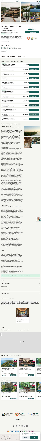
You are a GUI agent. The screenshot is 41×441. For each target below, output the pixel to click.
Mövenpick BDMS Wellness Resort (25, 393)
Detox (13, 238)
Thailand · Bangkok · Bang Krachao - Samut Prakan (10, 32)
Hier (11, 275)
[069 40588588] (37, 1)
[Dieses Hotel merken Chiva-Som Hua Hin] (20, 359)
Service (11, 439)
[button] (23, 341)
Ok (34, 437)
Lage (24, 56)
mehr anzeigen (3, 51)
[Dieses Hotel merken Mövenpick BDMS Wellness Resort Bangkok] (37, 359)
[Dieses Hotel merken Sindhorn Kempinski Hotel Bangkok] (2, 383)
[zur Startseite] (20, 1)
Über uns (14, 439)
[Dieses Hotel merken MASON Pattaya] (37, 383)
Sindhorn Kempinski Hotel (7, 393)
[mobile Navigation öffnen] (2, 1)
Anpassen (25, 437)
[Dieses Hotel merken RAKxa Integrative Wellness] (39, 3)
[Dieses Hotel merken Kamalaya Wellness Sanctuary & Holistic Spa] (2, 359)
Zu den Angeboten (32, 32)
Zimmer (19, 56)
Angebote (3, 56)
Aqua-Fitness (3, 261)
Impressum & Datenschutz (5, 439)
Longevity (11, 141)
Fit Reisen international (19, 439)
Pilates (19, 260)
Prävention (20, 138)
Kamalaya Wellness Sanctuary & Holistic (8, 369)
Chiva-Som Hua (23, 368)
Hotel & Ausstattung (11, 56)
